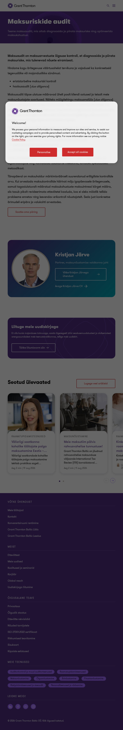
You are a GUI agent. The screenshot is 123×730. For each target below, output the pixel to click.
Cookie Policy (18, 139)
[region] (61, 132)
